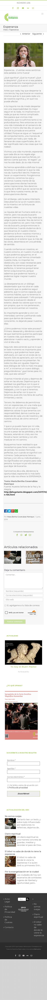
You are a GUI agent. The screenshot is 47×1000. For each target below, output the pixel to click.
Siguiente (37, 34)
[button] (5, 557)
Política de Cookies (8, 920)
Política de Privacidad (9, 909)
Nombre (11, 760)
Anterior (26, 34)
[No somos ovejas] (12, 552)
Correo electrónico (16, 777)
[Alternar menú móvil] (42, 14)
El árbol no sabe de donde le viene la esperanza (23, 852)
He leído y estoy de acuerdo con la (22, 786)
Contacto (9, 927)
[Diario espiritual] (34, 552)
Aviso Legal (7, 900)
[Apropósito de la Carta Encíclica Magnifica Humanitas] (21, 715)
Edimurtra (37, 949)
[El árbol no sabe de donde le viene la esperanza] (10, 862)
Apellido (11, 769)
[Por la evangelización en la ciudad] (10, 879)
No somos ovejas (13, 816)
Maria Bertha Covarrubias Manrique (20, 517)
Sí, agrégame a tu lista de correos (23, 605)
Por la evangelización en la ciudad (22, 872)
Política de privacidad (18, 788)
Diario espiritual (13, 834)
